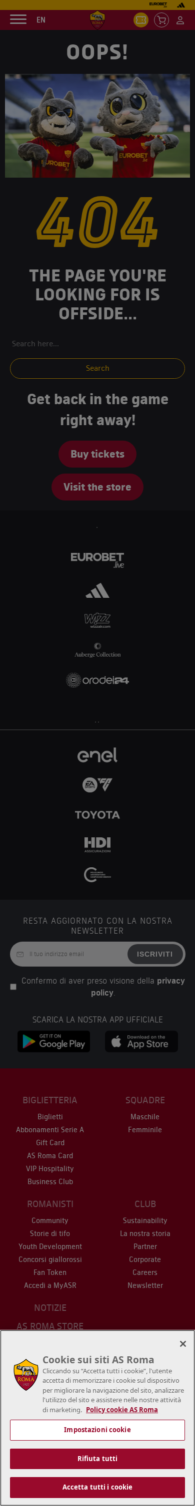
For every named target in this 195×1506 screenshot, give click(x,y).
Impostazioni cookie (97, 1429)
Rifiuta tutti (98, 1458)
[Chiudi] (183, 1344)
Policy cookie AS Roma (122, 1409)
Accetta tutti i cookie (97, 1487)
